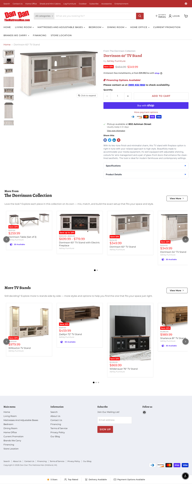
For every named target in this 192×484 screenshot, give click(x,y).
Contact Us (17, 4)
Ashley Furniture (116, 61)
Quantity (108, 90)
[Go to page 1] (95, 270)
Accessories (106, 4)
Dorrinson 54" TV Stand (173, 252)
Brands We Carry (16, 35)
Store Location (61, 35)
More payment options (146, 112)
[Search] (140, 16)
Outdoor (83, 4)
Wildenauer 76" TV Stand (124, 369)
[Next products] (185, 239)
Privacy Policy (57, 432)
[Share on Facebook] (105, 140)
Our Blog (55, 436)
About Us (55, 416)
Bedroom (95, 27)
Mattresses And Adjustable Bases (60, 27)
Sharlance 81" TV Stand (173, 338)
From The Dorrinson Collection (119, 51)
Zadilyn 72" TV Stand (70, 334)
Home (7, 27)
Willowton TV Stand (19, 348)
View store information (116, 131)
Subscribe (94, 4)
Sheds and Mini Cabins (50, 4)
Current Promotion (166, 27)
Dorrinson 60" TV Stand (123, 246)
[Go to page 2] (97, 270)
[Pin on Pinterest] (118, 140)
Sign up (105, 429)
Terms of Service (58, 428)
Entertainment (121, 4)
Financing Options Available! (123, 80)
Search (7, 4)
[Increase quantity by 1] (128, 96)
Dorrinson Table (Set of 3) (22, 237)
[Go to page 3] (98, 382)
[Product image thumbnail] (8, 61)
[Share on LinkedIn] (114, 140)
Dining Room (116, 27)
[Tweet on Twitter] (109, 140)
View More (175, 198)
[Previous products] (6, 239)
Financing (40, 35)
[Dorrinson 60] (8, 53)
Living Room (23, 27)
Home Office (31, 4)
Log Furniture (69, 4)
